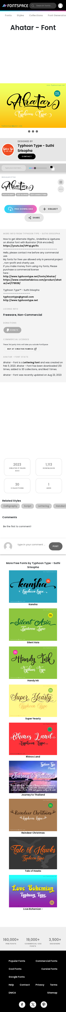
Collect (53, 209)
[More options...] (61, 189)
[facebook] (22, 1004)
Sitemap (52, 992)
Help (11, 984)
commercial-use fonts (33, 944)
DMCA (12, 992)
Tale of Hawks (33, 870)
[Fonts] (15, 5)
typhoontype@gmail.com (18, 296)
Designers (55, 943)
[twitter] (33, 1004)
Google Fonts (17, 976)
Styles (20, 15)
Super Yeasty (33, 718)
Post (56, 546)
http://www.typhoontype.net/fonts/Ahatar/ (29, 276)
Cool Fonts (15, 969)
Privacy (40, 984)
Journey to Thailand (33, 794)
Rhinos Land (33, 756)
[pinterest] (44, 1004)
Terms (53, 984)
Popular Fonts (17, 961)
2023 (17, 464)
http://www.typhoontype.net (20, 300)
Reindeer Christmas (33, 832)
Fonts (8, 15)
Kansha (33, 604)
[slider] (35, 168)
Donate (14, 330)
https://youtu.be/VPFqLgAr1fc (21, 245)
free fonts (11, 943)
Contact (27, 156)
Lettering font (31, 362)
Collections (36, 15)
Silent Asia (33, 642)
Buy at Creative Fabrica (20, 349)
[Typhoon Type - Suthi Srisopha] (10, 149)
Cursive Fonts (49, 969)
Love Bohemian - (33, 909)
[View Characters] (61, 182)
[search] (42, 6)
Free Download (23, 209)
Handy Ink (33, 680)
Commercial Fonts (46, 961)
